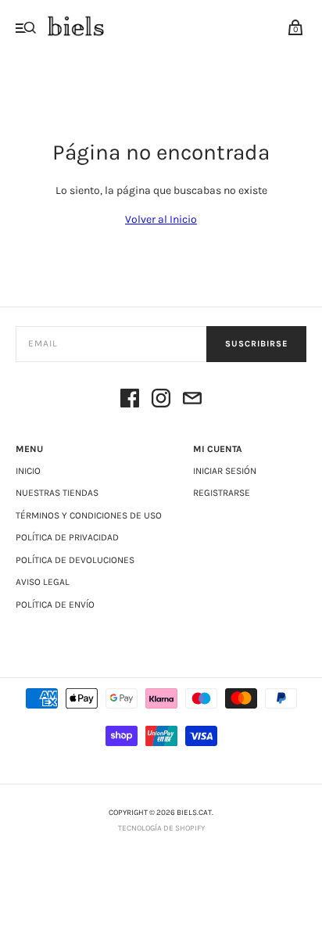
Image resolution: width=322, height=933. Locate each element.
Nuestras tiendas (57, 492)
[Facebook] (129, 401)
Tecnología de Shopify (161, 828)
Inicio (28, 470)
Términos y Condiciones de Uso (89, 515)
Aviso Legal (43, 581)
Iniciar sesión (224, 470)
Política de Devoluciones (75, 559)
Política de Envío (55, 604)
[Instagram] (161, 401)
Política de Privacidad (67, 537)
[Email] (192, 401)
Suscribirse (256, 344)
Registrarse (221, 492)
